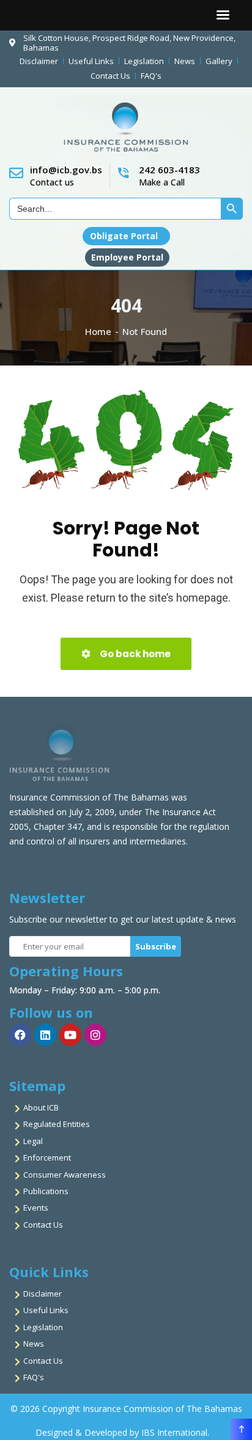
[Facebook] (20, 1035)
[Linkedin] (45, 1035)
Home (98, 331)
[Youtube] (70, 1035)
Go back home (134, 653)
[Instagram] (95, 1035)
